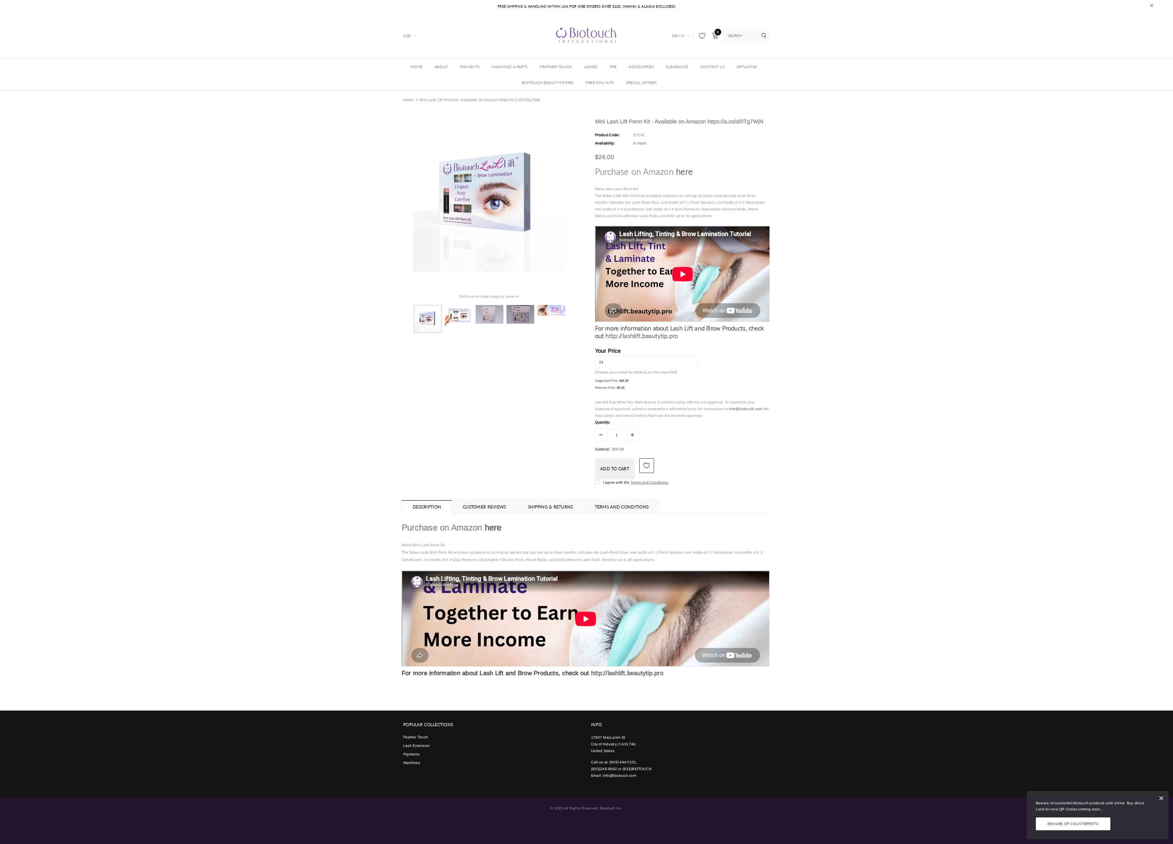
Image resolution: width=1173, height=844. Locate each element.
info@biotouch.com (746, 409)
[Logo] (586, 34)
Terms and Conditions (649, 482)
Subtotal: (602, 449)
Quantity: (602, 422)
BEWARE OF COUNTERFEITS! (1073, 823)
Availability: (605, 143)
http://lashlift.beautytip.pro (641, 335)
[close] (1152, 6)
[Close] (1161, 799)
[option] (489, 195)
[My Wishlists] (700, 35)
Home (408, 100)
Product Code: (607, 135)
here (684, 171)
